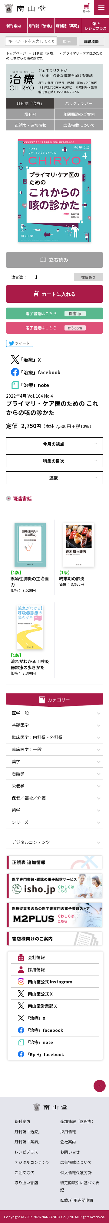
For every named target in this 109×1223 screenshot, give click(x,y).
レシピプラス (26, 1152)
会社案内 (68, 1141)
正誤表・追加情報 (30, 125)
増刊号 (30, 114)
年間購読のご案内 (79, 114)
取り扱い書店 (26, 1182)
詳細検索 (91, 41)
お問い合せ (70, 1152)
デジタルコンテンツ (32, 1162)
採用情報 (68, 1131)
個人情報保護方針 (76, 1172)
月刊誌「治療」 (44, 53)
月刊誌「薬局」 (28, 1141)
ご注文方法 (24, 1172)
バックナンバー (79, 103)
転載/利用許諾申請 (76, 1200)
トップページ (16, 53)
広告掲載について (79, 125)
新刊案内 (22, 1121)
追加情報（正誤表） (78, 1121)
